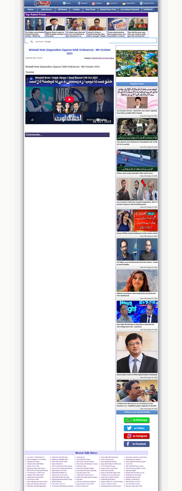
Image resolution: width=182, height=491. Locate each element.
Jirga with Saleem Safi (83, 472)
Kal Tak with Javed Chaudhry (85, 461)
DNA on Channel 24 (82, 486)
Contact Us (113, 3)
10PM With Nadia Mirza (108, 479)
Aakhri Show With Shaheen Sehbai (87, 477)
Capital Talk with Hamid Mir (35, 477)
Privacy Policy (130, 3)
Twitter (68, 3)
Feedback (148, 10)
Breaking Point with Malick (133, 475)
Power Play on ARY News (59, 461)
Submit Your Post (108, 10)
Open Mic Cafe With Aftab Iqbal (36, 486)
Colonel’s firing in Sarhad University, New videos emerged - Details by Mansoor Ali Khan (96, 34)
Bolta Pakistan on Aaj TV (133, 481)
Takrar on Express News (108, 484)
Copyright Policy (148, 3)
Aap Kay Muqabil (131, 470)
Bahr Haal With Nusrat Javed (134, 466)
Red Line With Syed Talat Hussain (62, 466)
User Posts (90, 10)
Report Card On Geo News (109, 468)
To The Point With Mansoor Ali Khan (62, 486)
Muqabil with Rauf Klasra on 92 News (135, 473)
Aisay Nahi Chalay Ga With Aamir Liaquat (111, 464)
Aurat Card (129, 464)
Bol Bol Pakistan (57, 481)
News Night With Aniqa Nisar (109, 457)
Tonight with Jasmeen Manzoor (110, 475)
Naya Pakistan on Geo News (85, 484)
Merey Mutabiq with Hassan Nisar (37, 481)
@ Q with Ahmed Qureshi (108, 461)
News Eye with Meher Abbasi (85, 468)
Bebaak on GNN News (133, 479)
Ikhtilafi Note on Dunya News (103, 58)
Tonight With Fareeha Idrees (85, 475)
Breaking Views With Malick (35, 464)
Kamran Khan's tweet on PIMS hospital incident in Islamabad (55, 34)
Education (79, 479)
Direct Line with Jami (107, 459)
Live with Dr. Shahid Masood (35, 457)
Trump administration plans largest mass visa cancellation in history (117, 34)
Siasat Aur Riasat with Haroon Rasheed (36, 469)
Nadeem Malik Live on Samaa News (112, 481)
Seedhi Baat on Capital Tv (133, 459)
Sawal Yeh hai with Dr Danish (110, 477)
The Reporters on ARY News (36, 472)
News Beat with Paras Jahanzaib (86, 470)
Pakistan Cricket (81, 466)
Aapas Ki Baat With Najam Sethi (110, 472)
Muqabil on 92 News (33, 461)
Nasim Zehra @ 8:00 (107, 470)
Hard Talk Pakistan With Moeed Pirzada (36, 484)
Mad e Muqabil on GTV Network (36, 459)
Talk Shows (46, 10)
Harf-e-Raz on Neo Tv (58, 484)
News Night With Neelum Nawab (135, 461)
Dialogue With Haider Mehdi (35, 475)
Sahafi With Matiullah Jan (59, 472)
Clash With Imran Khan (83, 459)
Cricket (76, 10)
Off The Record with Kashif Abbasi (37, 470)
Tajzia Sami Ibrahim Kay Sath (60, 477)
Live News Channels (130, 10)
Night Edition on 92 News (59, 470)
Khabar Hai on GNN (33, 466)
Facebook (84, 3)
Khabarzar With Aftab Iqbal (60, 459)
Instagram (98, 3)
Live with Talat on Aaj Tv (133, 484)
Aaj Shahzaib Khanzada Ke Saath (62, 479)
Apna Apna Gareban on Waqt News (136, 457)
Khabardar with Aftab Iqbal (59, 457)
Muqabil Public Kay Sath (133, 477)
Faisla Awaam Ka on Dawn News (111, 486)
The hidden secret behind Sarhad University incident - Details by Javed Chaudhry (34, 34)
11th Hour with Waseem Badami (86, 481)
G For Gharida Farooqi (108, 466)
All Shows (62, 10)
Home (30, 10)
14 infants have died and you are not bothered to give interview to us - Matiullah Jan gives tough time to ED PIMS (75, 34)
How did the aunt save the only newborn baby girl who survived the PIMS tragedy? (137, 34)
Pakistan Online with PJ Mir (134, 486)
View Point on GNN (33, 479)
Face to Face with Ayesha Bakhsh (62, 468)
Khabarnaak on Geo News (60, 475)
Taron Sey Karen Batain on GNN (135, 468)
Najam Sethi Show (57, 464)
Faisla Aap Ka (81, 457)
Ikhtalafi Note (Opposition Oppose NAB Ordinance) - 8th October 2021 (70, 51)
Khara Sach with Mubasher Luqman (87, 464)
